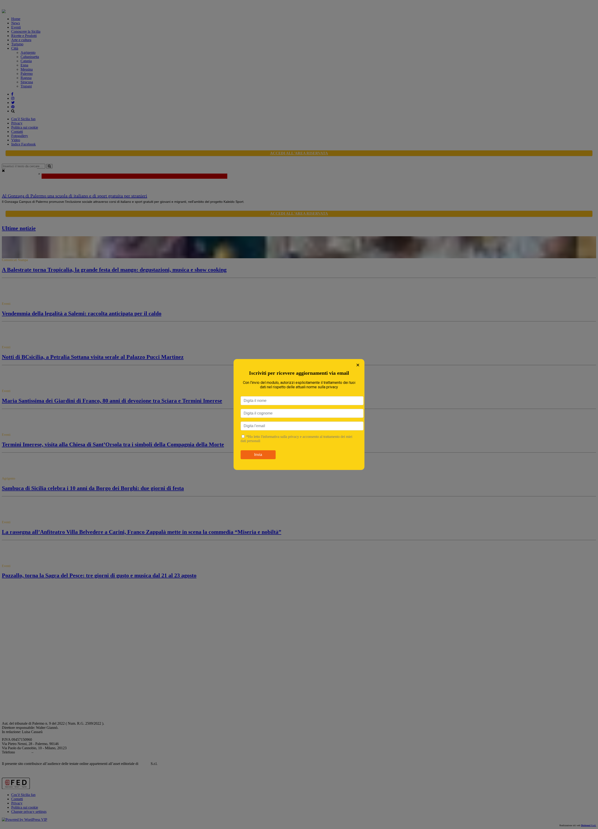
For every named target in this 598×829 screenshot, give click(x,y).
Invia (258, 455)
